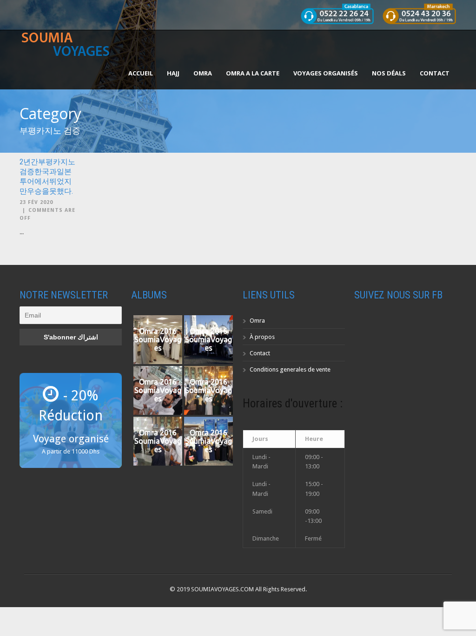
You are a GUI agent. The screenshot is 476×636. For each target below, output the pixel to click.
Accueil (140, 73)
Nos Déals (389, 73)
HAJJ (173, 73)
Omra (257, 320)
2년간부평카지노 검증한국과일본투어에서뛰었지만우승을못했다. (47, 176)
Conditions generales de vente (290, 369)
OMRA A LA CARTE (252, 73)
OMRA (202, 73)
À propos (262, 336)
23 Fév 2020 (36, 202)
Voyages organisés (325, 73)
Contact (435, 73)
